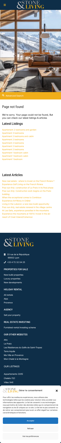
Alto (6, 340)
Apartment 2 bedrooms (13, 139)
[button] (56, 390)
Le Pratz (8, 343)
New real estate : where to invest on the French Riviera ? (28, 181)
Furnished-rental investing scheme (20, 327)
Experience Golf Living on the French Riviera (22, 184)
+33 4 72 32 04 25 (16, 262)
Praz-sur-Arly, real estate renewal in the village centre (27, 207)
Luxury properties (12, 278)
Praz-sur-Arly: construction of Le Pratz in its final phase (27, 187)
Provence (8, 302)
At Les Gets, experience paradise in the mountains (25, 210)
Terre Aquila (9, 351)
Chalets (7, 378)
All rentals (8, 295)
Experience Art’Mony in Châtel (16, 200)
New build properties (13, 275)
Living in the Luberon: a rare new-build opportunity (25, 204)
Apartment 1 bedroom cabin (15, 152)
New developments (13, 282)
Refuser (30, 428)
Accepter (30, 421)
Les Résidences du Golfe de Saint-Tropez (23, 347)
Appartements (10, 374)
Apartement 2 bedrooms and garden (19, 129)
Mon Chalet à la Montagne (16, 359)
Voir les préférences (30, 436)
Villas (6, 382)
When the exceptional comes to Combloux (21, 197)
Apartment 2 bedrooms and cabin (18, 136)
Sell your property (12, 315)
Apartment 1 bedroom (12, 159)
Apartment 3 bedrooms (13, 133)
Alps (6, 299)
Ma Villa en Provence (13, 355)
